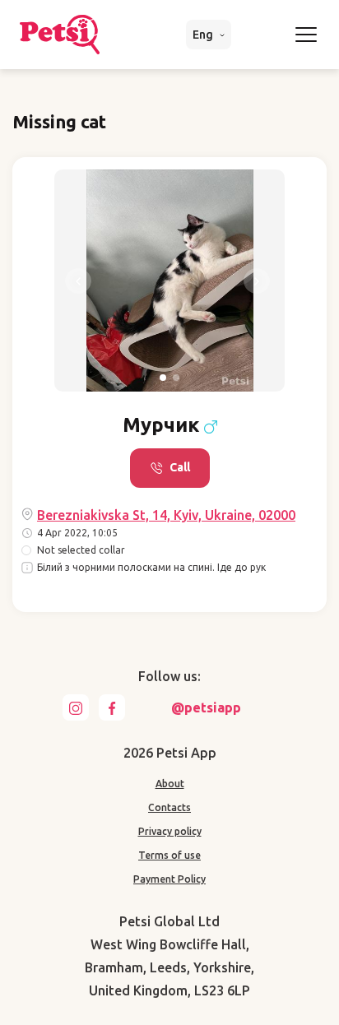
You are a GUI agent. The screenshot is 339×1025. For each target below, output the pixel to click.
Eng (204, 34)
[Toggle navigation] (306, 34)
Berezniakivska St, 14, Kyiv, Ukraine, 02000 (166, 515)
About (170, 783)
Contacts (169, 807)
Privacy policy (170, 831)
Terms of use (169, 855)
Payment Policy (169, 879)
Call (180, 467)
